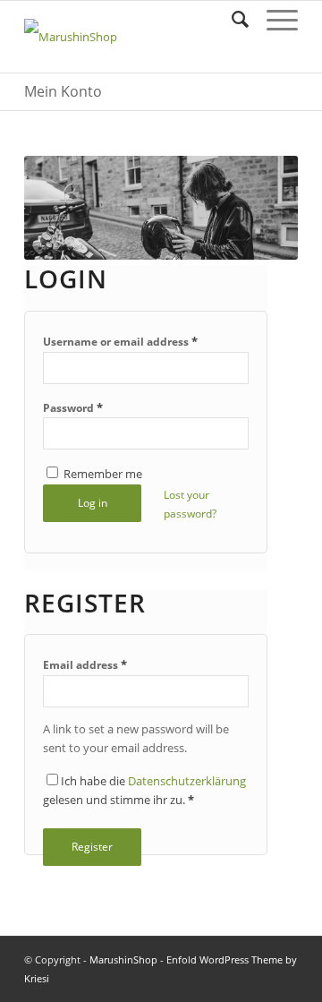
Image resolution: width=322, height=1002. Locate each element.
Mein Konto (63, 91)
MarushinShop (123, 959)
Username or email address (120, 341)
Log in (92, 502)
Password (73, 407)
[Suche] (231, 19)
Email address (85, 664)
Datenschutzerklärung (187, 781)
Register (92, 846)
